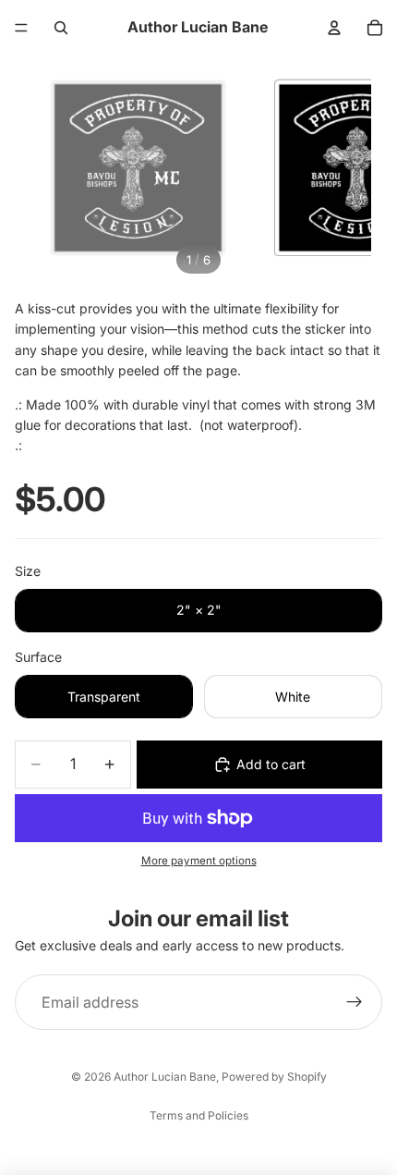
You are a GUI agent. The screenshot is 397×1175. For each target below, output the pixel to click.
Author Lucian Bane (165, 1076)
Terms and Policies (199, 1115)
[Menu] (21, 27)
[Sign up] (354, 1002)
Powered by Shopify (274, 1076)
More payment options (199, 860)
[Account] (334, 27)
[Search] (61, 27)
